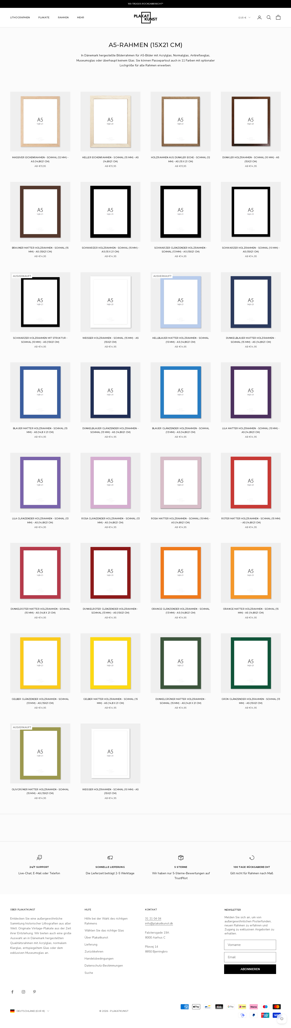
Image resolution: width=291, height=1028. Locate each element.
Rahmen (63, 17)
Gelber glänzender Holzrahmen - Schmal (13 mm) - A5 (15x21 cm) (40, 701)
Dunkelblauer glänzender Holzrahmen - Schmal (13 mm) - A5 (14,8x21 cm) (110, 430)
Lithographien (20, 17)
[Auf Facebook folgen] (12, 992)
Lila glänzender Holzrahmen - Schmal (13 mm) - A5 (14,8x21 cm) (40, 520)
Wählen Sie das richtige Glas (104, 930)
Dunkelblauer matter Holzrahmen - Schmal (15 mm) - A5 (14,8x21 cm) (250, 340)
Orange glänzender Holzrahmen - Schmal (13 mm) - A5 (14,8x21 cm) (180, 611)
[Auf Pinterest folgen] (34, 992)
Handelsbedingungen (99, 959)
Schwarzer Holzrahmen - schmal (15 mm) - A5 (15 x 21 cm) (110, 249)
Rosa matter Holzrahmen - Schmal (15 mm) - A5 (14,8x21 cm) (180, 520)
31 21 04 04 (153, 919)
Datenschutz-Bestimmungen (104, 966)
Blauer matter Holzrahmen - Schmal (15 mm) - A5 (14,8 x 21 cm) (40, 430)
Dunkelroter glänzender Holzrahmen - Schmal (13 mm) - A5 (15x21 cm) (110, 611)
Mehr (80, 17)
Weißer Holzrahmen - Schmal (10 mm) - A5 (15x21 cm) (110, 791)
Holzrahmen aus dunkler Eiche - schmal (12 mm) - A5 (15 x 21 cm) (180, 159)
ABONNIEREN (250, 969)
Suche (89, 973)
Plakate (43, 17)
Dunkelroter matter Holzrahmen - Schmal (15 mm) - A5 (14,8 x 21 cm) (40, 611)
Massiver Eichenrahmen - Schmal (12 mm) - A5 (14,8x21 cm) (40, 159)
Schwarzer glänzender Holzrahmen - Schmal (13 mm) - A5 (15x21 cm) (180, 249)
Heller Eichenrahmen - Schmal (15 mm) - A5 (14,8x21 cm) (110, 159)
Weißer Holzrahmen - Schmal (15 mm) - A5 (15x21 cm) (110, 340)
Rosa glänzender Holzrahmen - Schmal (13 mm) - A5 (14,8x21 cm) (110, 520)
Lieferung (91, 945)
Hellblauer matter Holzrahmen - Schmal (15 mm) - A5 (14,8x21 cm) (180, 340)
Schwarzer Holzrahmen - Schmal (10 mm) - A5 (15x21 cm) (250, 249)
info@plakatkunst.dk (159, 923)
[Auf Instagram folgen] (23, 992)
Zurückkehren (94, 952)
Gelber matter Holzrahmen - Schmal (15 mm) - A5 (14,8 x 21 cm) (110, 701)
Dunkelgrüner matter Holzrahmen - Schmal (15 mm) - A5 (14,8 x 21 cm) (181, 701)
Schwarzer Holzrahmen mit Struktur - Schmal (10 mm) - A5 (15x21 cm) (40, 340)
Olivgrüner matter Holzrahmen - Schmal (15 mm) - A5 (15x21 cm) (40, 791)
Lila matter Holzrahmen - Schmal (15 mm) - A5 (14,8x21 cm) (250, 430)
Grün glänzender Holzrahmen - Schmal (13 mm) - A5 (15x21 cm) (251, 701)
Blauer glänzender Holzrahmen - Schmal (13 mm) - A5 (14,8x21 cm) (180, 430)
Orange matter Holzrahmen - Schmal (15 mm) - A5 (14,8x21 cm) (250, 611)
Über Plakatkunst (96, 937)
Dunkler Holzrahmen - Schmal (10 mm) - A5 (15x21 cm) (250, 159)
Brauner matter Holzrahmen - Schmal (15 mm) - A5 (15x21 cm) (40, 249)
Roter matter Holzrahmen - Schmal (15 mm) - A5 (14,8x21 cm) (250, 520)
